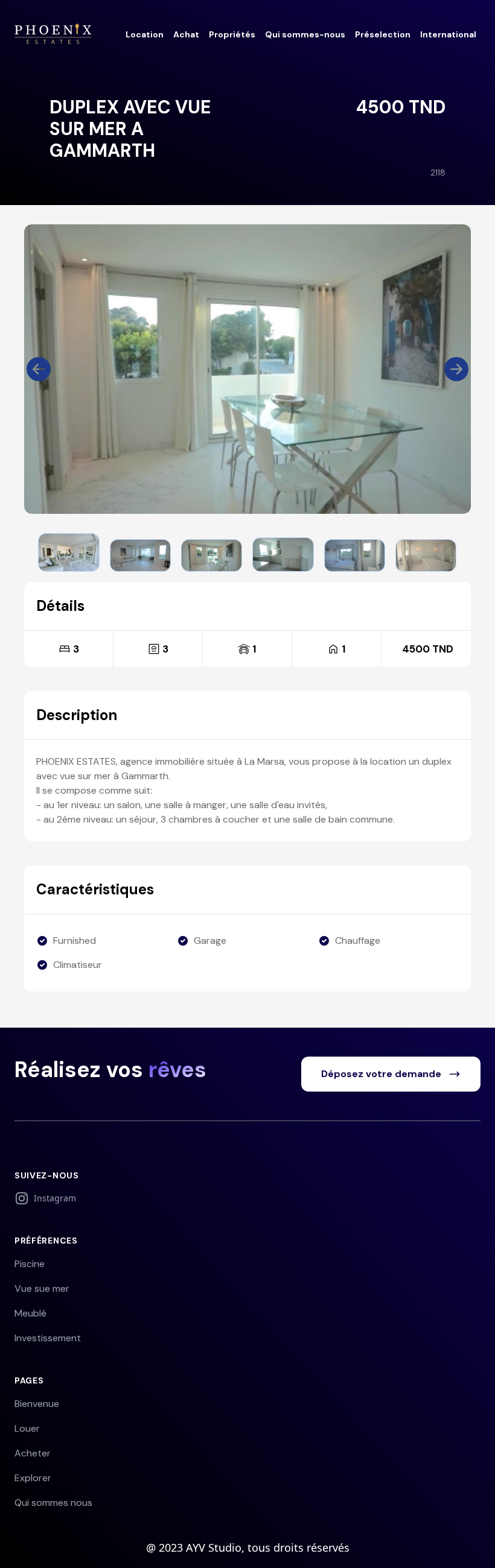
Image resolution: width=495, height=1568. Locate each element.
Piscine (29, 1263)
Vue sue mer (41, 1288)
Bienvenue (36, 1403)
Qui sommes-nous (305, 34)
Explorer (32, 1478)
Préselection (382, 34)
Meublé (30, 1313)
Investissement (47, 1338)
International (448, 34)
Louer (27, 1428)
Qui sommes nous (53, 1502)
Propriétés (232, 34)
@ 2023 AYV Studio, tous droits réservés (248, 1547)
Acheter (32, 1453)
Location (145, 34)
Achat (186, 34)
